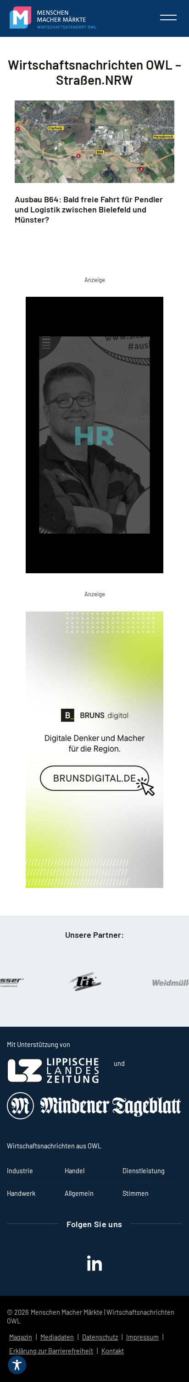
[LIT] (69, 982)
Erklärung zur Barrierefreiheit (51, 1351)
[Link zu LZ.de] (53, 1080)
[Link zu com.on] (94, 437)
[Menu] (168, 17)
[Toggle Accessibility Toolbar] (17, 1365)
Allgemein (79, 1193)
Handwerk (21, 1193)
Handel (74, 1171)
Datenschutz (100, 1337)
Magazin (20, 1337)
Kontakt (112, 1351)
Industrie (20, 1171)
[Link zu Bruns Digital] (94, 752)
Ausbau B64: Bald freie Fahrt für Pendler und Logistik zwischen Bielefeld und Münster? (89, 209)
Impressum (142, 1337)
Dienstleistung (143, 1171)
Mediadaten (57, 1337)
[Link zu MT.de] (94, 1117)
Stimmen (135, 1193)
